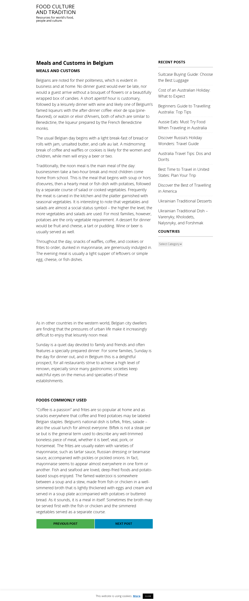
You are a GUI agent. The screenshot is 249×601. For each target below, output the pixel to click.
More (136, 596)
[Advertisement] (145, 29)
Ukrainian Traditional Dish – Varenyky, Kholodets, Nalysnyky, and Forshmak (183, 216)
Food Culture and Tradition (56, 9)
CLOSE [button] (148, 596)
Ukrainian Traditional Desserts (185, 201)
